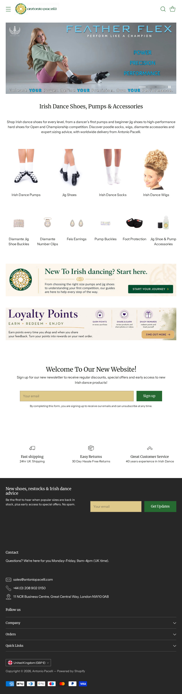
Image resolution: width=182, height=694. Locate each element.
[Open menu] (8, 9)
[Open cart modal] (172, 9)
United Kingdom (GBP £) (30, 663)
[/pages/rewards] (91, 324)
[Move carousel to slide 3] (160, 87)
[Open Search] (163, 9)
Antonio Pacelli (42, 671)
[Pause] (169, 87)
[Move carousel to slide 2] (151, 87)
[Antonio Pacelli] (36, 9)
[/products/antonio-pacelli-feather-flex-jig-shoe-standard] (91, 58)
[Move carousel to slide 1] (142, 87)
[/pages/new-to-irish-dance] (91, 280)
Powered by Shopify (71, 671)
